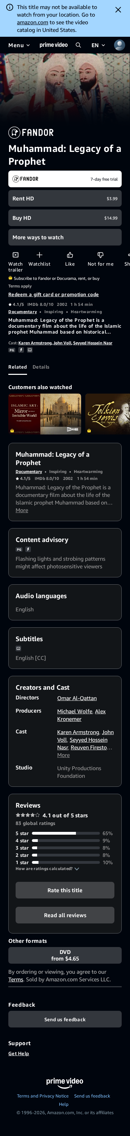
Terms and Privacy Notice (43, 1096)
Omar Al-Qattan (77, 698)
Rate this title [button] (65, 890)
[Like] (70, 255)
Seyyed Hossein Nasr (92, 342)
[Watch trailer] (15, 255)
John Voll (62, 342)
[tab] (17, 366)
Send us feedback (92, 1096)
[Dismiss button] (118, 9)
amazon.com (32, 22)
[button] (47, 869)
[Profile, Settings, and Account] (119, 45)
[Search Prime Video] (78, 45)
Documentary (22, 311)
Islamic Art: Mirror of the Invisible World (44, 414)
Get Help (18, 1053)
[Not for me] (100, 255)
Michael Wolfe (74, 711)
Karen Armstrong (35, 342)
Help (64, 1104)
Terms (15, 979)
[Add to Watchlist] (39, 255)
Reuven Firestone (92, 747)
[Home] (54, 45)
